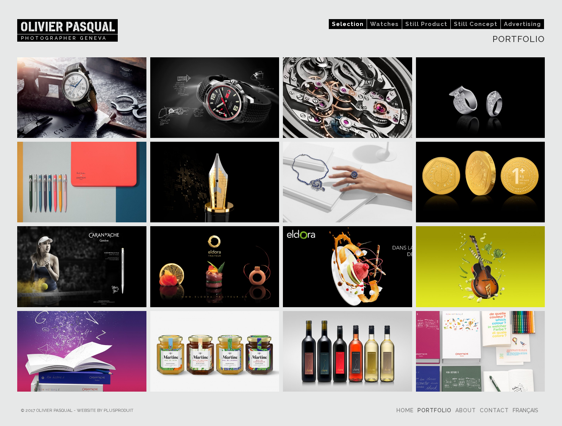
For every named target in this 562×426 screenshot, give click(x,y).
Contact (494, 410)
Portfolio (434, 410)
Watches (384, 24)
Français (525, 410)
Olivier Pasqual (67, 26)
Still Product (426, 24)
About (465, 410)
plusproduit (118, 410)
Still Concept (475, 24)
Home (405, 410)
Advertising (522, 24)
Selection (348, 24)
